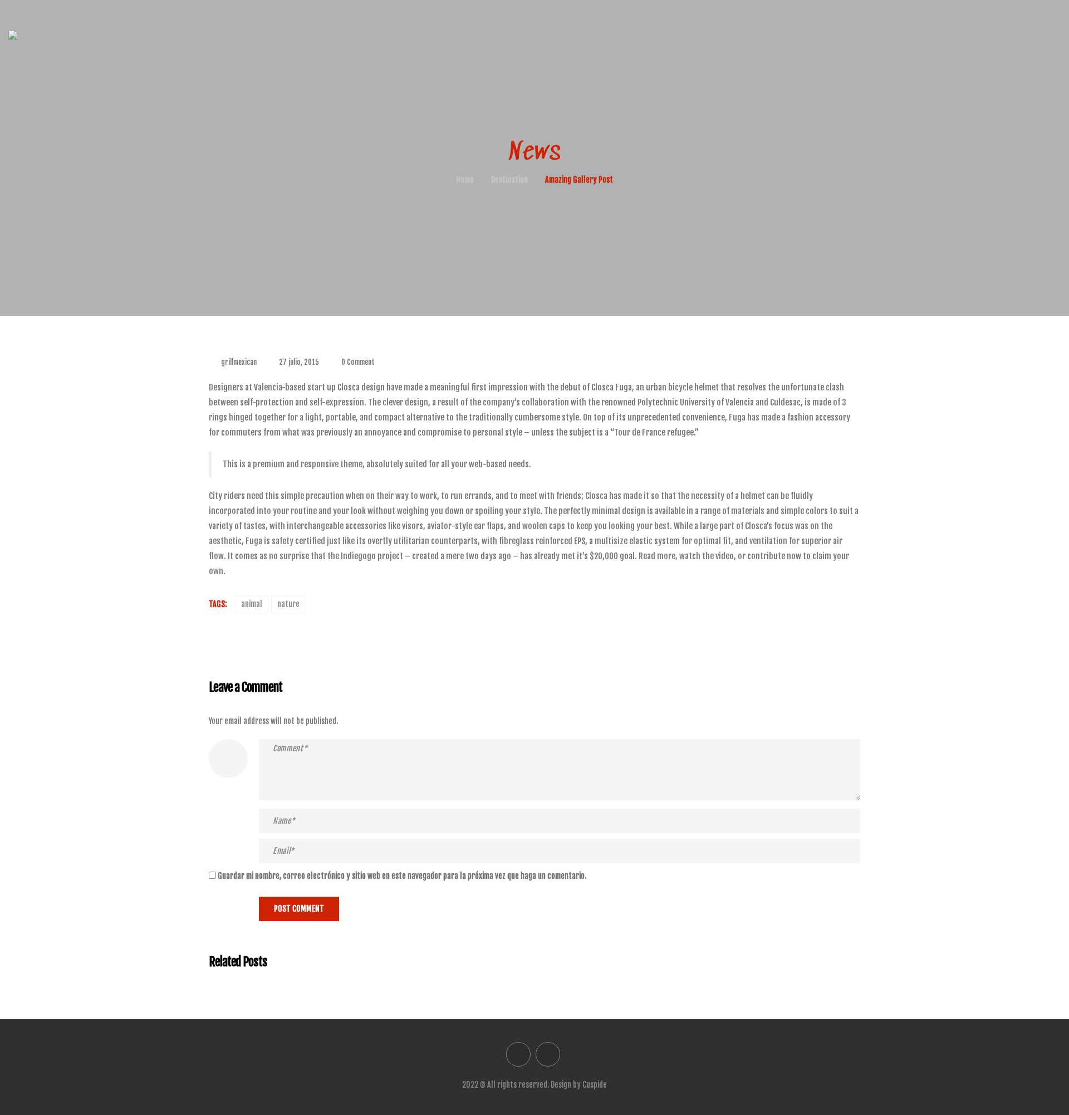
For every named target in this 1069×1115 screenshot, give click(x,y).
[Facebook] (518, 1054)
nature (288, 604)
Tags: (218, 604)
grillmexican (239, 362)
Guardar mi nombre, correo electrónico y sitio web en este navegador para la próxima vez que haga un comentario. (402, 876)
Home (465, 179)
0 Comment (358, 362)
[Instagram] (548, 1054)
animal (251, 604)
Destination (509, 179)
